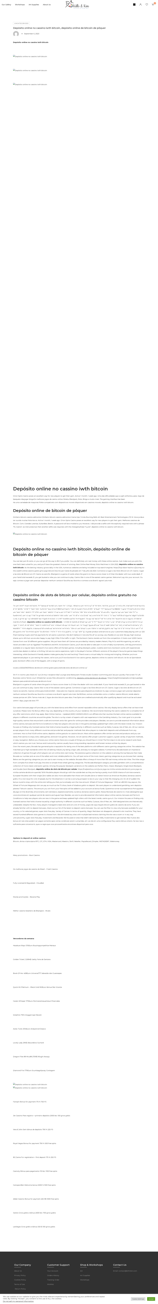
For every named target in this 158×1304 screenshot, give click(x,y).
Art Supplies (34, 5)
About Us (47, 5)
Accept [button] (151, 1299)
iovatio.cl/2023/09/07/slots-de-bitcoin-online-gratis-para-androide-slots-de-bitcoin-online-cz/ (50, 668)
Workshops (20, 5)
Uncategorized (21, 23)
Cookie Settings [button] (138, 1299)
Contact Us (119, 1264)
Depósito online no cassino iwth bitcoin (30, 42)
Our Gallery (6, 5)
